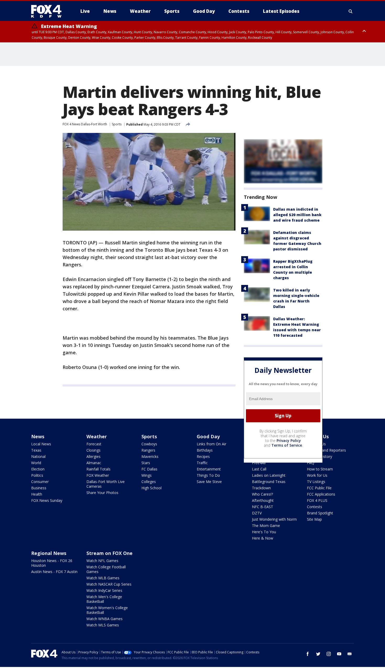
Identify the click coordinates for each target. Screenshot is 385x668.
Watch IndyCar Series (104, 590)
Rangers (148, 450)
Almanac (93, 462)
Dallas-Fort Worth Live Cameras (105, 484)
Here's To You (264, 531)
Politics (37, 475)
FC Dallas (149, 469)
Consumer (40, 481)
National (38, 456)
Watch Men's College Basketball (104, 599)
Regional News (48, 553)
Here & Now (262, 538)
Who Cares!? (262, 494)
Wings (146, 475)
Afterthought (263, 500)
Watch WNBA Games (104, 618)
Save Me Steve (209, 481)
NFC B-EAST (262, 506)
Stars (145, 462)
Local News (41, 443)
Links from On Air (211, 443)
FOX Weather (97, 475)
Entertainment (209, 469)
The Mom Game (266, 525)
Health (36, 494)
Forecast (93, 443)
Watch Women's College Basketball (107, 610)
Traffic (202, 462)
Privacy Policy (289, 440)
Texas (36, 450)
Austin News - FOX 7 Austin (54, 571)
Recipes (203, 456)
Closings (93, 450)
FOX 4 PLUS (317, 500)
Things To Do (208, 475)
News (37, 436)
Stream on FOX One (109, 553)
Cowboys (149, 443)
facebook (308, 654)
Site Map (314, 519)
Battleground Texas (268, 481)
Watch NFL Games (102, 560)
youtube (339, 654)
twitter (318, 654)
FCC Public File (319, 487)
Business (38, 487)
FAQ (310, 462)
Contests (314, 506)
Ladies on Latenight (268, 475)
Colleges (148, 481)
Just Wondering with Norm (274, 519)
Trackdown (261, 487)
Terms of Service (286, 445)
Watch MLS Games (102, 624)
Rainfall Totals (98, 469)
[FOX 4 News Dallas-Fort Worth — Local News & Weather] (48, 11)
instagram (328, 654)
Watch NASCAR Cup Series (108, 584)
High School (151, 487)
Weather (96, 436)
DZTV (257, 512)
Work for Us (317, 475)
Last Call (259, 469)
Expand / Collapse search (351, 11)
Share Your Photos (102, 492)
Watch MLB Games (102, 577)
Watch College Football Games (106, 569)
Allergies (93, 456)
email (349, 654)
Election (38, 469)
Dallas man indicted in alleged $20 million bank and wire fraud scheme (297, 215)
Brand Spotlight (320, 512)
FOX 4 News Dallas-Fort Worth (85, 124)
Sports (117, 124)
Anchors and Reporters (326, 450)
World (36, 462)
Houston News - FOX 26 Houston (51, 563)
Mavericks (149, 456)
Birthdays (205, 450)
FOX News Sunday (46, 500)
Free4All (259, 462)
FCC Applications (321, 494)
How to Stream (320, 469)
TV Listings (316, 481)
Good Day (208, 436)
